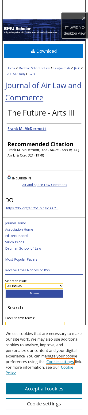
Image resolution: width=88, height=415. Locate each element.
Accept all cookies (44, 389)
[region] (44, 370)
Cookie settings (60, 361)
